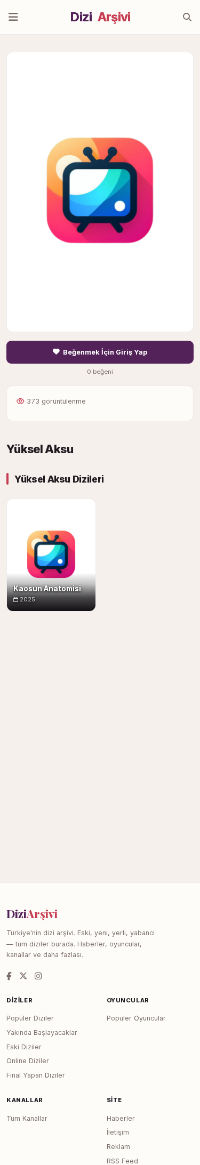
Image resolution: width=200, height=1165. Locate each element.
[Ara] (187, 17)
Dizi (100, 17)
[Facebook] (9, 976)
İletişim (118, 1132)
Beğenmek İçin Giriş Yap (105, 352)
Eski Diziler (24, 1047)
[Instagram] (38, 976)
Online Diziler (27, 1061)
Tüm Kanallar (26, 1118)
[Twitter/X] (23, 976)
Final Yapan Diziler (35, 1075)
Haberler (121, 1118)
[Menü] (13, 17)
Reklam (118, 1147)
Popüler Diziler (30, 1018)
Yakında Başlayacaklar (41, 1033)
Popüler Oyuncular (136, 1018)
